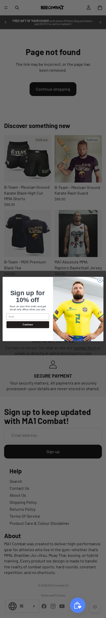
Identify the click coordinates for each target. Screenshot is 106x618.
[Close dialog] (100, 280)
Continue (28, 324)
